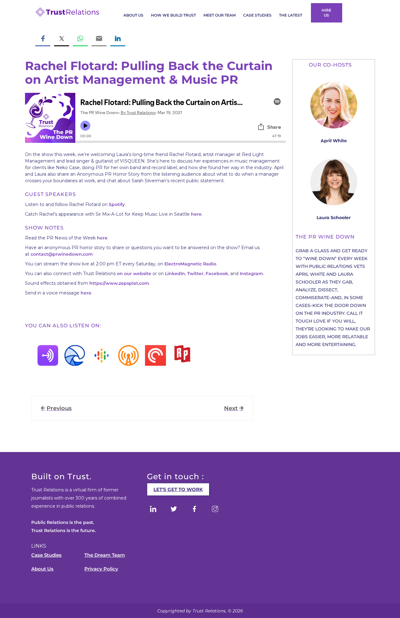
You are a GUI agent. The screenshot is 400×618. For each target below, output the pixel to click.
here (196, 214)
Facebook (217, 273)
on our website (134, 273)
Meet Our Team (219, 15)
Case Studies (257, 15)
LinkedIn (175, 273)
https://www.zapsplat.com (119, 283)
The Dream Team (104, 555)
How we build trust (173, 15)
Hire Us (326, 13)
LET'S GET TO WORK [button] (178, 489)
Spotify (117, 204)
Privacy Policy (101, 569)
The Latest (290, 15)
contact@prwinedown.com (62, 254)
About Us (133, 15)
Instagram (251, 273)
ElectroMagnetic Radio (190, 264)
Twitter (195, 273)
